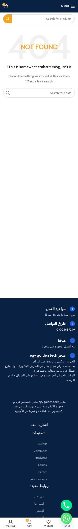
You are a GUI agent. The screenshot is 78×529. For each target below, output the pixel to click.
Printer (42, 472)
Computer (40, 451)
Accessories (39, 479)
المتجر (40, 511)
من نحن (39, 496)
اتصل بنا (39, 503)
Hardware (41, 458)
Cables (42, 465)
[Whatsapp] (66, 518)
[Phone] (66, 505)
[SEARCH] (7, 18)
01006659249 (65, 329)
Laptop (42, 443)
